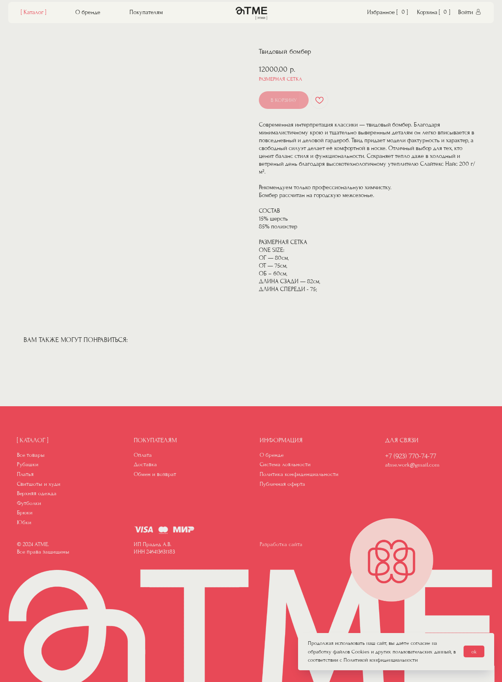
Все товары (31, 455)
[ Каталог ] (33, 12)
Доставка (145, 464)
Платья (25, 474)
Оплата (143, 455)
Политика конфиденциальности (299, 474)
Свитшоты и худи (38, 484)
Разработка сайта (281, 544)
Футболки (29, 503)
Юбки (24, 522)
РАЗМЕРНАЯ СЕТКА (280, 79)
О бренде (87, 12)
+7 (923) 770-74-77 (410, 456)
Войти (465, 12)
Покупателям (146, 12)
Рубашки (27, 464)
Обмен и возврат (155, 474)
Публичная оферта (282, 484)
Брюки (25, 512)
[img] (251, 13)
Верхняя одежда (36, 493)
